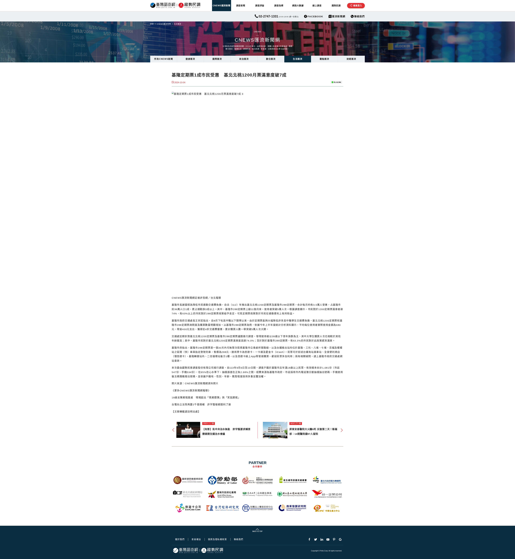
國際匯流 (217, 59)
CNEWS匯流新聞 (221, 5)
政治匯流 (244, 59)
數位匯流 (270, 59)
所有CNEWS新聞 (163, 59)
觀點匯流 (324, 59)
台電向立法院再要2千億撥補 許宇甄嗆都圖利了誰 (201, 404)
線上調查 (316, 5)
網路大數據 (298, 5)
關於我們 (180, 539)
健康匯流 (190, 59)
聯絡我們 (238, 539)
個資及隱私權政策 (217, 539)
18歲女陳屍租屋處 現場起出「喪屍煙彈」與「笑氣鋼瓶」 (206, 397)
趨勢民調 (336, 5)
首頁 (152, 24)
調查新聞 (240, 5)
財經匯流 (351, 59)
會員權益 (196, 539)
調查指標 (278, 5)
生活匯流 (297, 59)
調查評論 (259, 5)
